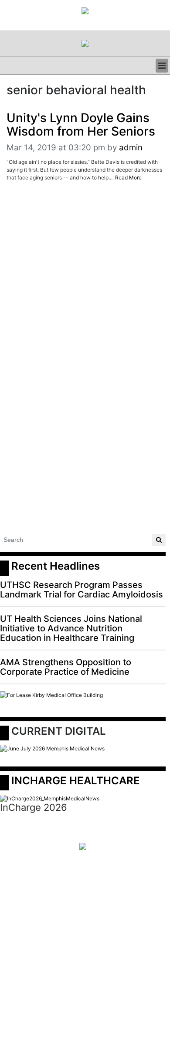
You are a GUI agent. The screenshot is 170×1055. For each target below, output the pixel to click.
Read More (128, 177)
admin (131, 148)
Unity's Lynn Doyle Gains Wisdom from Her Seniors (81, 124)
